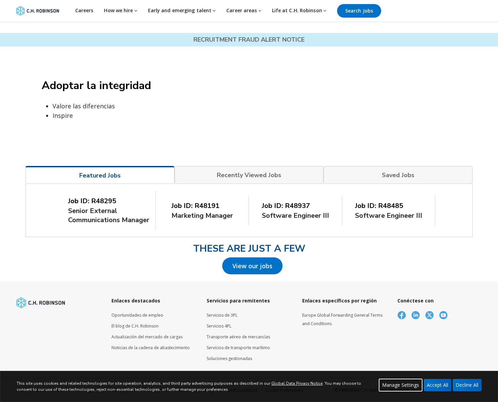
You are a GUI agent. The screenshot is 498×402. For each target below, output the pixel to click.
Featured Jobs (100, 175)
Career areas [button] (242, 10)
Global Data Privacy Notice (297, 383)
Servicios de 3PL (222, 315)
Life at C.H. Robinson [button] (298, 10)
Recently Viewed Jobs (249, 175)
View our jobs (252, 266)
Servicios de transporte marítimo (238, 348)
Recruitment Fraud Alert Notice (249, 40)
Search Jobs (359, 10)
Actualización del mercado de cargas (147, 337)
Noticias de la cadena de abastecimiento (150, 348)
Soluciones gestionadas (229, 358)
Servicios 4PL (219, 326)
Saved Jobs (398, 175)
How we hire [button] (119, 10)
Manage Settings (400, 385)
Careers (84, 10)
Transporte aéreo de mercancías (238, 337)
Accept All (437, 385)
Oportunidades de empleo (137, 315)
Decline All (467, 385)
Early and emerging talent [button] (180, 10)
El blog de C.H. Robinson (135, 326)
